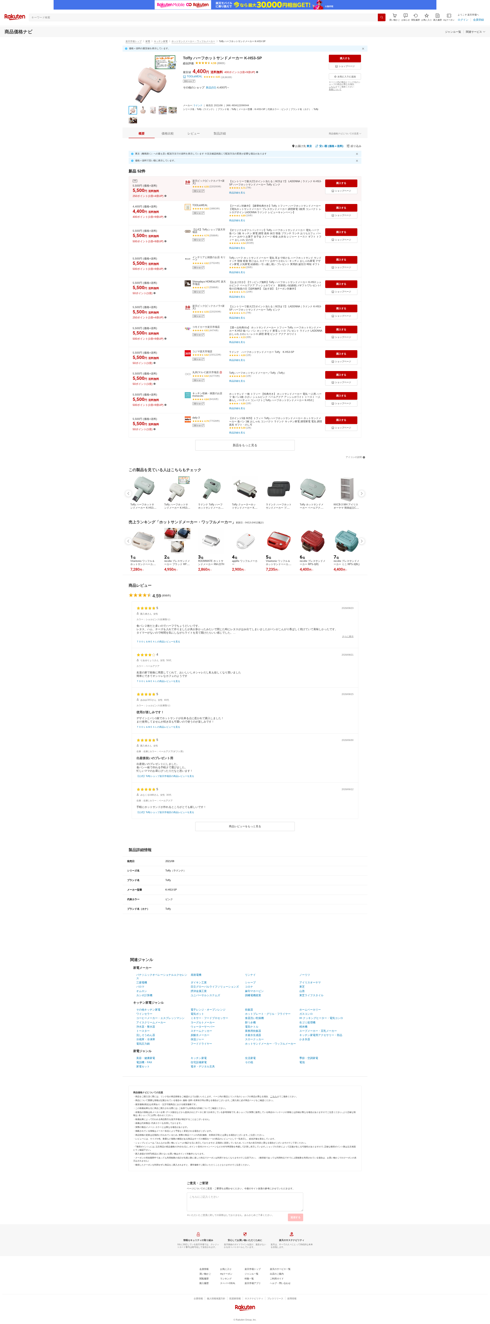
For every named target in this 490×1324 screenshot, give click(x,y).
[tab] (142, 133)
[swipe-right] (362, 493)
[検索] (381, 17)
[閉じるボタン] (364, 49)
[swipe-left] (128, 493)
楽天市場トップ (134, 41)
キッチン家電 (161, 41)
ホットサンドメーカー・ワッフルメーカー (193, 41)
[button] (405, 17)
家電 (147, 41)
